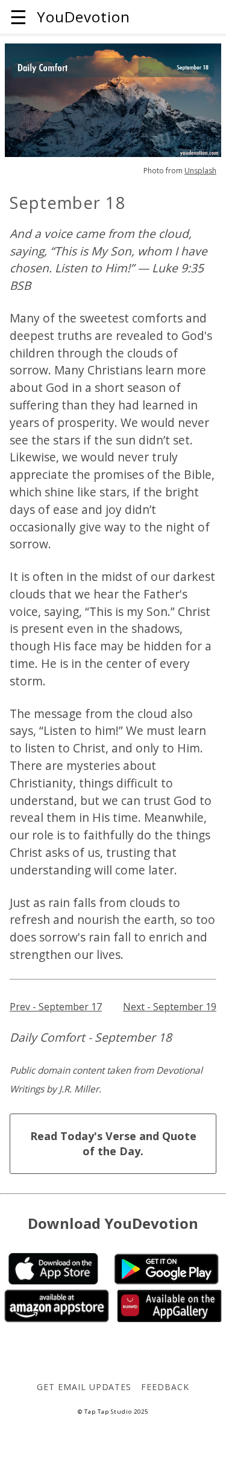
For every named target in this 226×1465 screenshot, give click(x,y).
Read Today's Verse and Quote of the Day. (113, 1143)
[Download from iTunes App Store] (53, 1280)
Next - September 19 (169, 1006)
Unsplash (200, 170)
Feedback (165, 1387)
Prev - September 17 (56, 1006)
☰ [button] (18, 17)
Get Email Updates (84, 1387)
